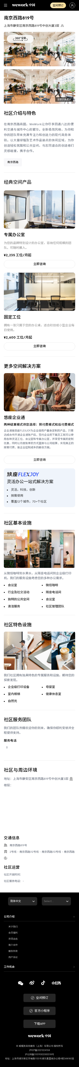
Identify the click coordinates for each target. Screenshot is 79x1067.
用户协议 (13, 957)
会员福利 (13, 932)
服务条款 (13, 951)
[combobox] (10, 901)
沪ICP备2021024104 (39, 1050)
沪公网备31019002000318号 (39, 1054)
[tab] (39, 916)
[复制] (20, 984)
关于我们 (13, 926)
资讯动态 (13, 939)
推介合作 (13, 945)
